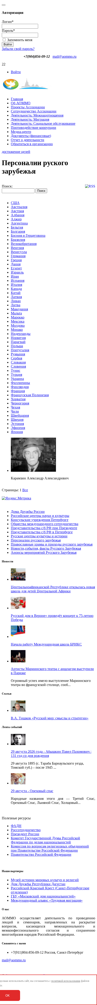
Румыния (18, 354)
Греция (16, 260)
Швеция (17, 419)
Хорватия (18, 399)
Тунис (15, 370)
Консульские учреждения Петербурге (39, 520)
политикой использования (65, 981)
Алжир (16, 219)
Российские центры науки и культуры (40, 516)
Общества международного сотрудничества (44, 524)
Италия (16, 285)
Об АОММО (20, 103)
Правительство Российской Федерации (41, 854)
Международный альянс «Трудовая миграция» (47, 900)
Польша (17, 346)
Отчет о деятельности (27, 140)
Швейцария (20, 415)
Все (25, 490)
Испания (17, 280)
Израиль (17, 272)
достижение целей (16, 152)
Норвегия (18, 338)
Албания (17, 215)
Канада (16, 289)
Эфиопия (18, 428)
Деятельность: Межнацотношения (37, 115)
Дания (16, 264)
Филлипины (20, 383)
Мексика (17, 321)
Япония (17, 432)
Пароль (8, 30)
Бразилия (18, 240)
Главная (17, 99)
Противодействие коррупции (33, 128)
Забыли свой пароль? (18, 49)
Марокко (17, 317)
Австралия (19, 207)
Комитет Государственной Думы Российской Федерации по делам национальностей (45, 840)
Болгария (18, 231)
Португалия (20, 350)
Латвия (16, 297)
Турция (16, 375)
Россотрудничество (26, 830)
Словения (18, 366)
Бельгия (17, 227)
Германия (18, 256)
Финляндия (20, 387)
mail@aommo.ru (64, 56)
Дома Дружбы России (28, 512)
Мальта (16, 313)
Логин (8, 22)
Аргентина (19, 223)
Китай (16, 293)
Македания (19, 309)
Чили (15, 411)
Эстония (17, 424)
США (15, 203)
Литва (15, 305)
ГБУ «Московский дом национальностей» (43, 896)
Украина (17, 379)
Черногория (20, 403)
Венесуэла (19, 252)
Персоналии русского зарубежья (36, 540)
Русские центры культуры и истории (39, 536)
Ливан (16, 301)
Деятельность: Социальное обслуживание (43, 123)
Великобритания (24, 244)
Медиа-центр (21, 132)
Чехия (15, 407)
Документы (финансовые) (31, 136)
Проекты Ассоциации (28, 107)
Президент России (25, 834)
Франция (18, 391)
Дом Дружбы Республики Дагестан (38, 884)
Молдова (18, 325)
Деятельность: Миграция (30, 119)
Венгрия (17, 248)
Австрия (17, 211)
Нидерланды (20, 334)
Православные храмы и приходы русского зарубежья (51, 544)
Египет (16, 268)
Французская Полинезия (30, 395)
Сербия (16, 358)
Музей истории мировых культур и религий (45, 880)
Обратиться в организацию (32, 144)
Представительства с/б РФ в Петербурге (42, 532)
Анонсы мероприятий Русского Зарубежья (43, 552)
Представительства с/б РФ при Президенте (44, 528)
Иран (15, 276)
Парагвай (18, 342)
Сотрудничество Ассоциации (33, 111)
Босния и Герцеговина (28, 235)
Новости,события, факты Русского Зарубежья (46, 548)
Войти (16, 72)
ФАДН (16, 826)
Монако (17, 330)
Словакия (18, 362)
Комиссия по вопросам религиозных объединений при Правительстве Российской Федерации (50, 848)
